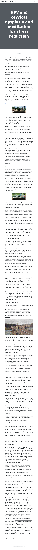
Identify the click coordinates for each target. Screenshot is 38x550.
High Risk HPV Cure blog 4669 (8, 1)
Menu (35, 1)
